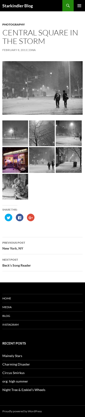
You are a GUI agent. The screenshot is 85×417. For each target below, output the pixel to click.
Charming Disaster (16, 364)
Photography (13, 24)
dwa (32, 50)
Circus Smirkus (13, 373)
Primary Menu (79, 5)
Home (6, 298)
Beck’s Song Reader (16, 262)
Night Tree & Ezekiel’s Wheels (23, 390)
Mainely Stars (12, 356)
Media (7, 307)
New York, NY (13, 245)
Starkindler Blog (17, 5)
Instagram (10, 324)
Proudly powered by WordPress (22, 411)
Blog (6, 316)
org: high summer (15, 381)
